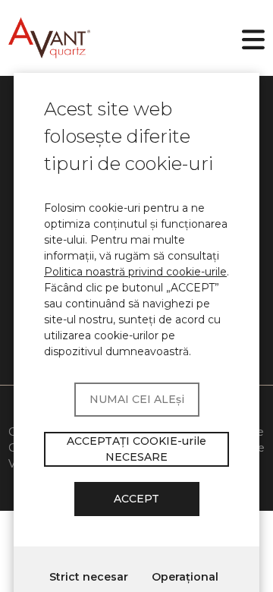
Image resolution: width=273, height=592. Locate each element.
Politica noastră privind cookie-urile (135, 272)
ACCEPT (136, 498)
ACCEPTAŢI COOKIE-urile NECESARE (136, 449)
